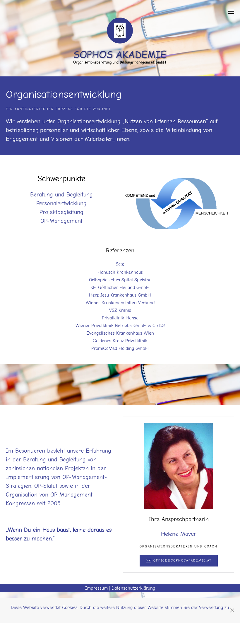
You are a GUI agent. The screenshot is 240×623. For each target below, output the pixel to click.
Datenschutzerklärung (133, 588)
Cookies (70, 607)
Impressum (96, 588)
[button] (231, 11)
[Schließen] (232, 610)
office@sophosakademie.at (182, 560)
